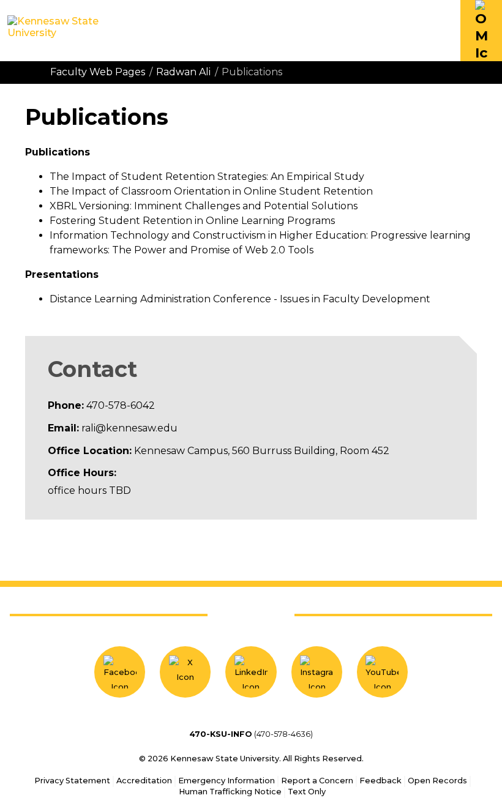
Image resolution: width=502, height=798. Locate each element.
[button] (481, 30)
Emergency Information (226, 780)
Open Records (437, 780)
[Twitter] (185, 671)
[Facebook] (119, 671)
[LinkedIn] (250, 671)
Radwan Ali (183, 72)
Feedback (380, 780)
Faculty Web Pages (97, 72)
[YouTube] (382, 671)
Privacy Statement (72, 780)
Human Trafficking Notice (230, 791)
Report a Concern (317, 780)
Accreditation (144, 780)
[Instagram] (316, 671)
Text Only (307, 791)
